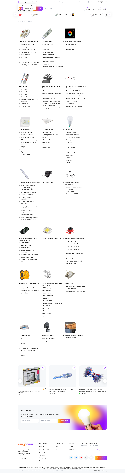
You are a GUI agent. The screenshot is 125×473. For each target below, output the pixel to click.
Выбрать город (28, 8)
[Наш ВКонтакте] (76, 457)
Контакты (81, 2)
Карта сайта (88, 470)
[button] (20, 381)
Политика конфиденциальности (73, 470)
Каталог (56, 2)
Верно (21, 8)
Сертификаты (43, 455)
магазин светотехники (33, 470)
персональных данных (46, 424)
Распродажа (39, 2)
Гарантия (41, 446)
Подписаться (100, 450)
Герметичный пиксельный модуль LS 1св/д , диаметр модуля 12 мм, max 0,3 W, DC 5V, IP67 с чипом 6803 (92, 390)
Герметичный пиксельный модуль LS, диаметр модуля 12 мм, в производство (61, 390)
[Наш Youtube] (81, 457)
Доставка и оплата (49, 2)
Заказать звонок (64, 420)
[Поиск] (83, 8)
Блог (77, 2)
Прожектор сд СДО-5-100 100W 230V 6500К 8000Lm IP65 (29, 392)
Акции (33, 2)
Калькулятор (42, 458)
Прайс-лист (42, 452)
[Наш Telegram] (71, 457)
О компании (72, 2)
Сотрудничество (63, 2)
